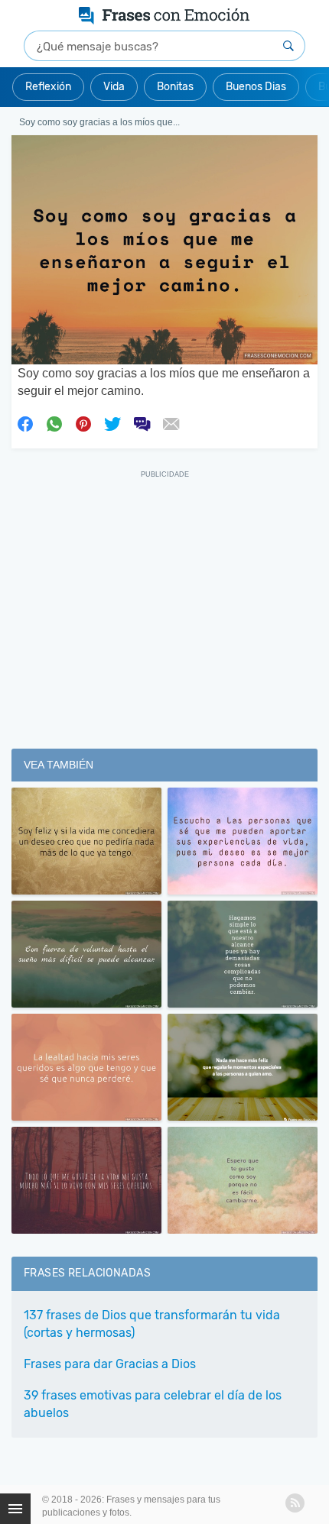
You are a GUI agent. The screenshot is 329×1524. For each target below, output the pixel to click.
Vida (114, 86)
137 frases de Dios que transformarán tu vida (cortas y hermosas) (152, 1324)
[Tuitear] (112, 423)
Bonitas (175, 86)
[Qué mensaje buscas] (288, 46)
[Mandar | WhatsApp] (54, 423)
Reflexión (48, 86)
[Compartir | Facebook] (25, 423)
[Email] (170, 423)
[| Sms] (141, 423)
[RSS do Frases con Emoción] (295, 1503)
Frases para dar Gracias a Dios (110, 1364)
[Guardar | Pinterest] (83, 423)
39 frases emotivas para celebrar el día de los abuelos (153, 1404)
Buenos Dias (256, 86)
